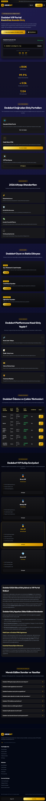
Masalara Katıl (7, 288)
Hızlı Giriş (39, 5)
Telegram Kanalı (4, 783)
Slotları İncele (7, 304)
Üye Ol (31, 5)
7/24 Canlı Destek (4, 781)
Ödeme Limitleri (4, 755)
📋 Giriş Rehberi (32, 32)
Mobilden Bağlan (23, 147)
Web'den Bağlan (23, 130)
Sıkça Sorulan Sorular (5, 787)
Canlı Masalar (3, 767)
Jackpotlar (3, 771)
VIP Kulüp (3, 757)
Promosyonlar (4, 773)
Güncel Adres (4, 749)
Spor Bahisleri (4, 765)
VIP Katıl (23, 544)
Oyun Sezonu (4, 753)
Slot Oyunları (3, 769)
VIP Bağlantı (23, 165)
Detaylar (23, 492)
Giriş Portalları (4, 751)
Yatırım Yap (41, 416)
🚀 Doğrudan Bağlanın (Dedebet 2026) (13, 32)
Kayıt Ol (12, 798)
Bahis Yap (6, 272)
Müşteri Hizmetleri (4, 785)
